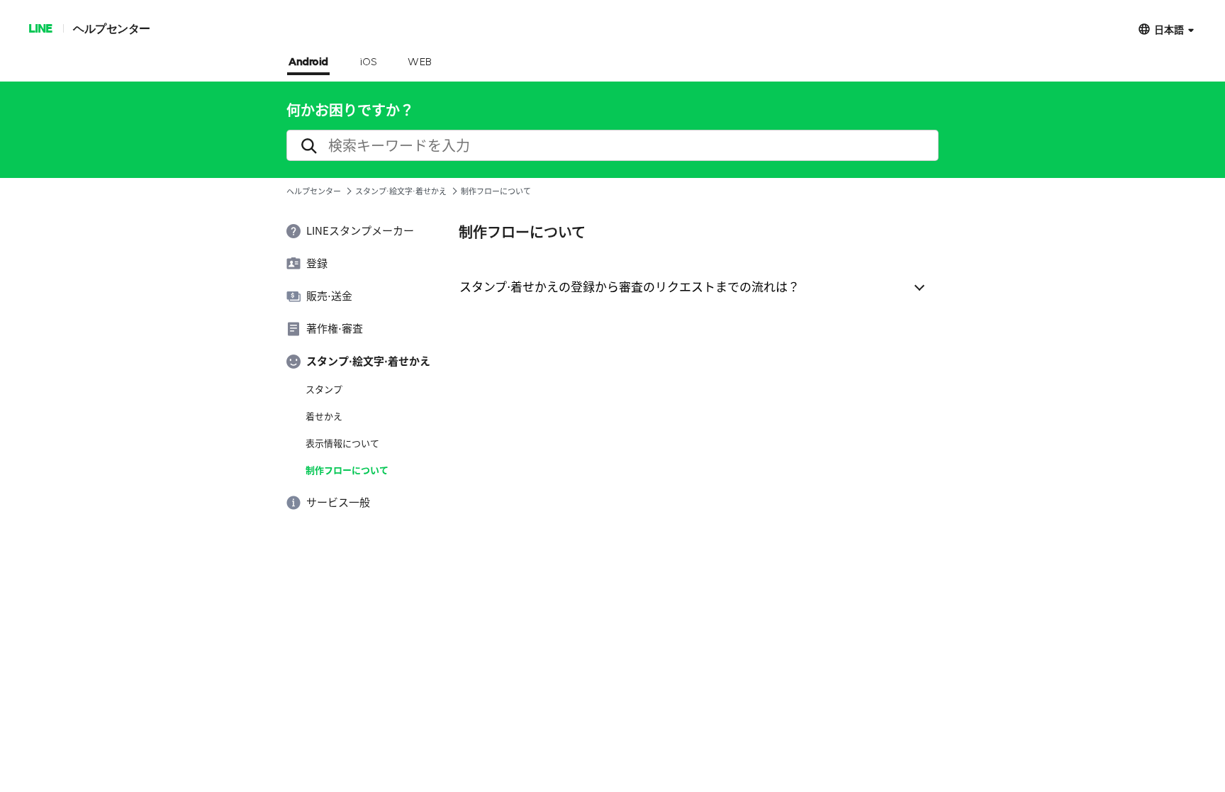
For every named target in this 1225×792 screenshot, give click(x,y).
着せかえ (324, 416)
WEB (420, 62)
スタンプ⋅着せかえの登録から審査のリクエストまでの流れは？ (629, 286)
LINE (40, 28)
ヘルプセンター (111, 28)
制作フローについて (347, 470)
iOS (368, 62)
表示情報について (342, 443)
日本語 (1169, 28)
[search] (612, 145)
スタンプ (324, 389)
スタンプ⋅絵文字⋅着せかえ (401, 191)
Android (308, 62)
